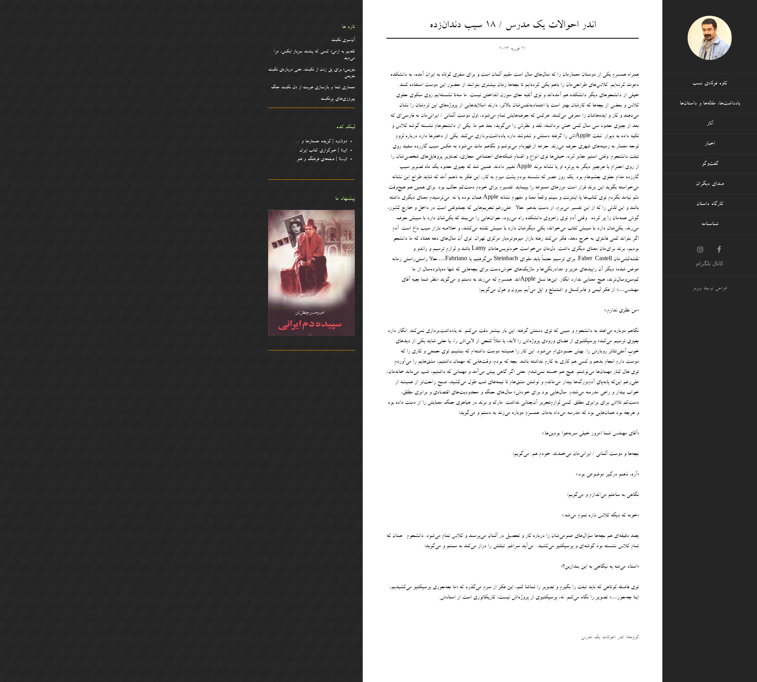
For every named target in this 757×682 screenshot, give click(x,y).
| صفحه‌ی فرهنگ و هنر (321, 159)
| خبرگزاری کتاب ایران (323, 151)
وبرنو (697, 289)
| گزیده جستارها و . (322, 142)
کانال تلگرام (709, 263)
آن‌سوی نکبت (343, 40)
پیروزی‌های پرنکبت (338, 99)
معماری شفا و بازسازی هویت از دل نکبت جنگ (313, 88)
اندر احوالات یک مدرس (602, 638)
